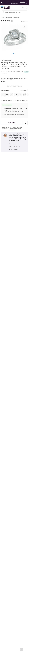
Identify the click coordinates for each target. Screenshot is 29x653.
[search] (3, 12)
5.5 (11, 94)
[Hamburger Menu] (2, 8)
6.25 (24, 94)
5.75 (16, 94)
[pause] (2, 3)
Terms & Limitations (20, 114)
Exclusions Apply (4, 73)
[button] (27, 3)
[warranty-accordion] (26, 108)
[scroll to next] (27, 94)
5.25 (7, 94)
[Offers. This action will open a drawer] (23, 8)
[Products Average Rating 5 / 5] (5, 21)
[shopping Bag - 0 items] (27, 8)
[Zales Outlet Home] (7, 7)
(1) (12, 21)
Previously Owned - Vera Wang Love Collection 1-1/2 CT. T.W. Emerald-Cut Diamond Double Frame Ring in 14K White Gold (14, 65)
